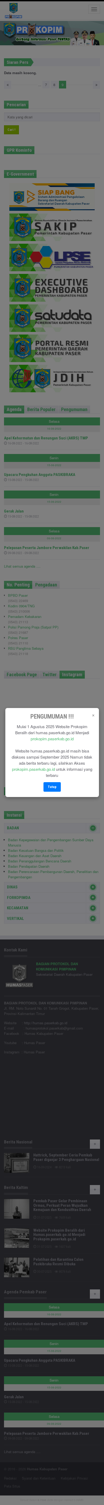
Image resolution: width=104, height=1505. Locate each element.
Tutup (52, 787)
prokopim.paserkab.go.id (52, 738)
